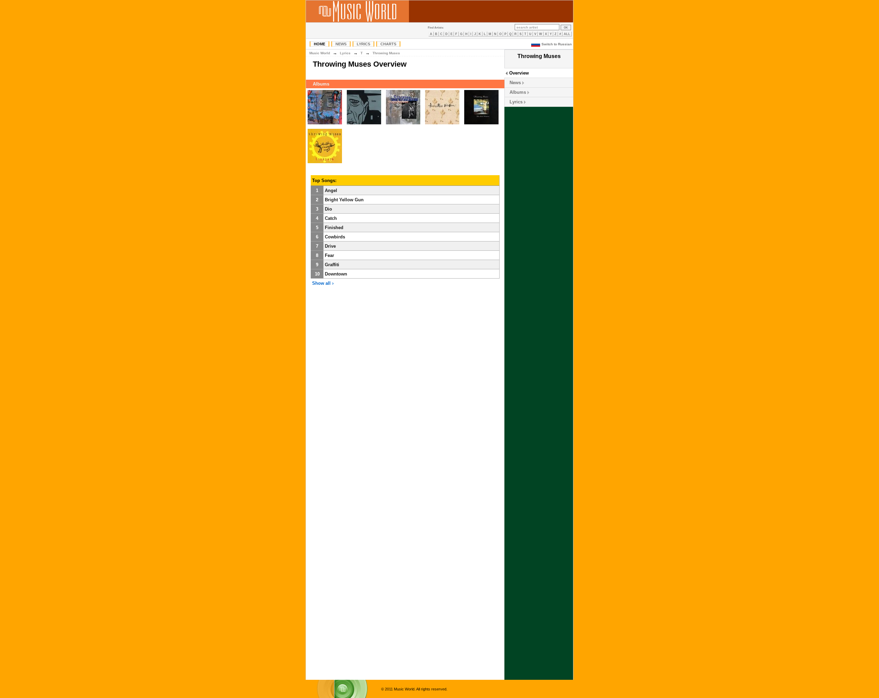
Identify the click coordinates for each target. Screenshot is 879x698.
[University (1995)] (403, 124)
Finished (334, 227)
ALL (567, 34)
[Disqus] (405, 396)
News (340, 44)
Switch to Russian (556, 44)
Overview (519, 73)
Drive (330, 246)
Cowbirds (335, 236)
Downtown (336, 274)
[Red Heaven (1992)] (442, 124)
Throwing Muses (386, 53)
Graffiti (332, 264)
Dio (328, 209)
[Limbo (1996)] (364, 124)
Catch (331, 218)
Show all (322, 283)
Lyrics (363, 44)
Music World (319, 53)
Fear (329, 255)
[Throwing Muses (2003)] (325, 124)
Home (319, 44)
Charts (388, 44)
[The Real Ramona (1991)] (481, 124)
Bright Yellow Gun (344, 199)
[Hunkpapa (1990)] (325, 163)
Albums (518, 92)
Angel (331, 190)
